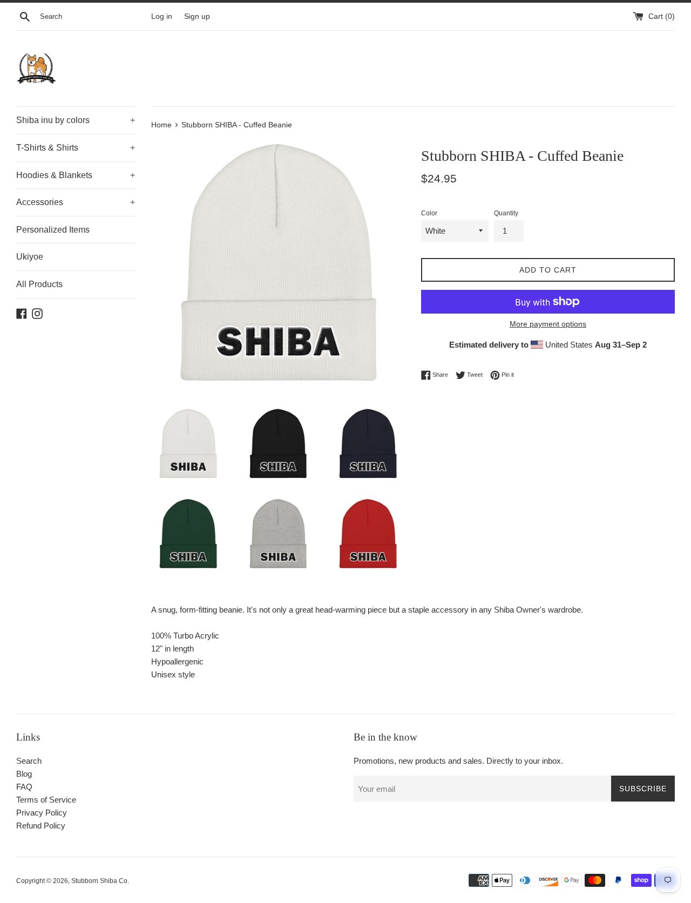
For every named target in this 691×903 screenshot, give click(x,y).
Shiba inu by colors (75, 120)
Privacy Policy (41, 812)
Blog (24, 773)
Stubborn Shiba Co (99, 881)
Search (29, 760)
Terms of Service (46, 799)
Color (429, 213)
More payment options (548, 324)
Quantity (506, 213)
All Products (39, 284)
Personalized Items (53, 229)
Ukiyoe (29, 256)
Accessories (75, 202)
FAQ (24, 786)
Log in (161, 16)
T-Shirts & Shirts (75, 147)
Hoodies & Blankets (75, 175)
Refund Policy (40, 825)
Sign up (197, 16)
